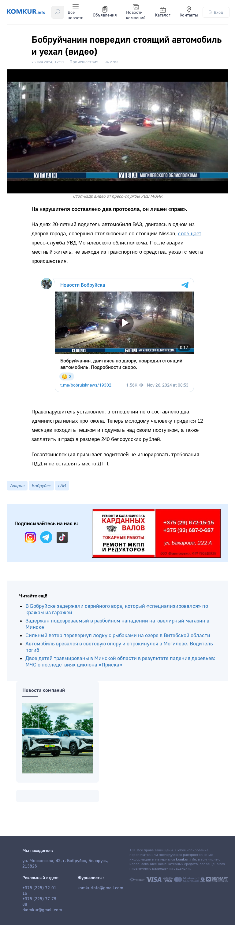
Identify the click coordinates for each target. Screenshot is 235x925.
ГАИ (62, 485)
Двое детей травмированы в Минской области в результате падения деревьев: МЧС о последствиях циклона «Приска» (120, 661)
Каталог (162, 15)
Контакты (189, 15)
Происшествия (84, 62)
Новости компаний (136, 15)
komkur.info (186, 859)
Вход (218, 12)
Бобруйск (41, 485)
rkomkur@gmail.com (42, 910)
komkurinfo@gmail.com (100, 888)
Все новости (76, 15)
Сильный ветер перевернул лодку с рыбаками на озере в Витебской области (117, 635)
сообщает (189, 234)
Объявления (105, 15)
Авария (17, 485)
